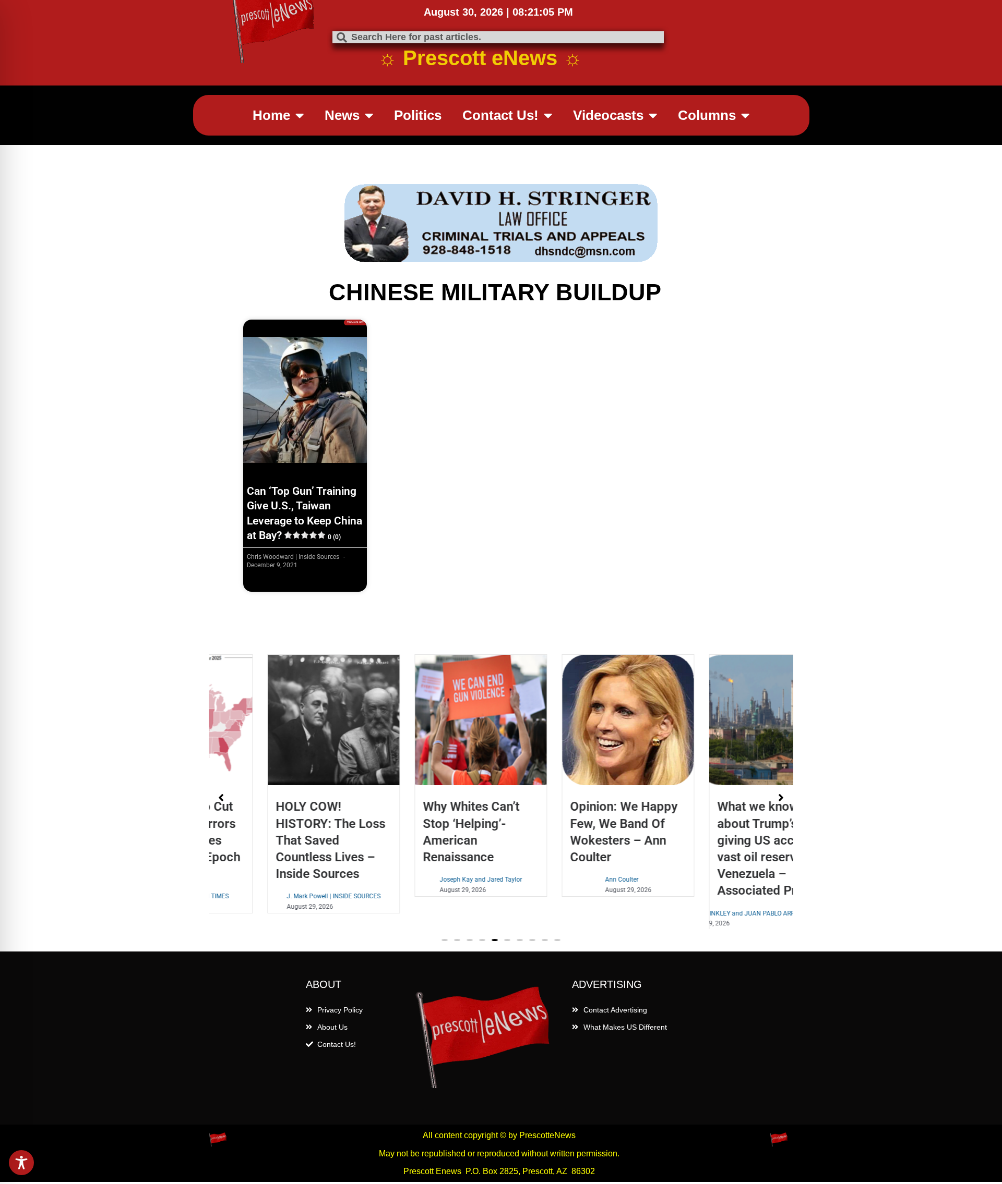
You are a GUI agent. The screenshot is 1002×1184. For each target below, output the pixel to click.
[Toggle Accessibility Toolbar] (21, 1162)
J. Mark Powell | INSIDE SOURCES (280, 896)
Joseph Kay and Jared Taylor (427, 879)
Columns (707, 115)
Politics (418, 115)
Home (271, 115)
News (342, 115)
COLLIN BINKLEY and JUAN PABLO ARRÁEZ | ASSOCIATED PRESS (722, 913)
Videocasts (608, 115)
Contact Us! (500, 115)
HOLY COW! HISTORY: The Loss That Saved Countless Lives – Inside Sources (277, 840)
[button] (445, 946)
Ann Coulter (568, 879)
